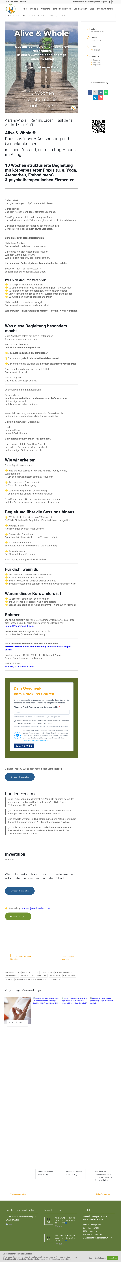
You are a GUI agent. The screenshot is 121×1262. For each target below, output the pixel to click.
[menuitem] (16, 1)
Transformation (40, 979)
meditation (42, 976)
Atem (17, 972)
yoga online (56, 979)
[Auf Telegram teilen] (95, 97)
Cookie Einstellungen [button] (97, 1258)
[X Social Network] (95, 92)
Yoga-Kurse (97, 65)
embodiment (47, 972)
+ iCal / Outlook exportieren (67, 958)
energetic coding (62, 972)
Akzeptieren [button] (113, 1258)
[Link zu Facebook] (109, 2)
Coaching (26, 972)
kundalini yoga (27, 976)
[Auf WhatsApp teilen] (106, 92)
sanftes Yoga (69, 976)
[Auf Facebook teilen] (90, 92)
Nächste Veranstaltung (103, 1194)
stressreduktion (22, 979)
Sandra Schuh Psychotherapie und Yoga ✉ (90, 2)
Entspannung (12, 976)
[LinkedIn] (100, 92)
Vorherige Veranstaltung (18, 1194)
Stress (9, 979)
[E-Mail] (100, 97)
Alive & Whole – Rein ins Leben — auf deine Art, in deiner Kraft (65, 1220)
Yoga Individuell (15, 1022)
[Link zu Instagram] (113, 2)
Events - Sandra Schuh (20, 16)
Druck (36, 972)
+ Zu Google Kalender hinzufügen (20, 958)
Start (9, 16)
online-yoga (55, 976)
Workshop (96, 62)
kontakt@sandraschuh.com (19, 626)
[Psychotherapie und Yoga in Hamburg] (11, 9)
